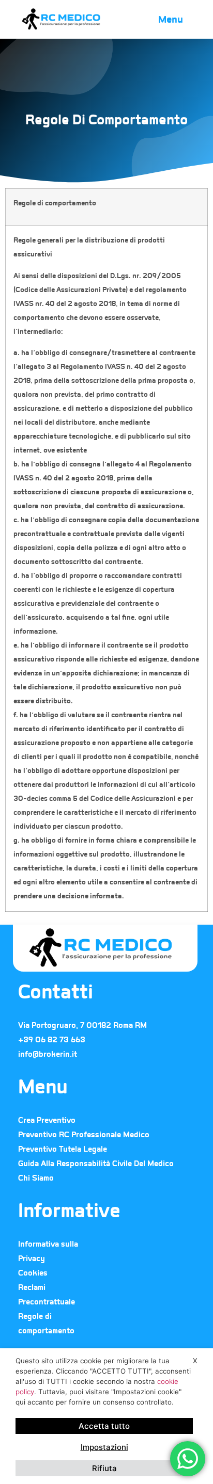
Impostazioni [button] (104, 1447)
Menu (170, 19)
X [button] (195, 1361)
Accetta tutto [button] (104, 1426)
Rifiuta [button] (104, 1468)
